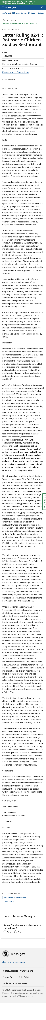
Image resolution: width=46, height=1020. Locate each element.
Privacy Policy (9, 977)
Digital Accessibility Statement (17, 970)
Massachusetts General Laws (15, 72)
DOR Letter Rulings (36, 13)
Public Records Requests (14, 983)
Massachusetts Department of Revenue (20, 23)
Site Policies (25, 977)
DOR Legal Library (19, 13)
